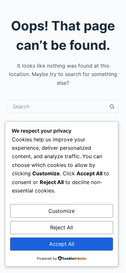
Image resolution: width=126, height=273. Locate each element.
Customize (61, 211)
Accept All (61, 244)
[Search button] (112, 106)
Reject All (61, 227)
